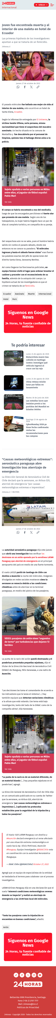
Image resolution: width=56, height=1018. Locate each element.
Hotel (5, 299)
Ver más (8, 202)
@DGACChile (42, 849)
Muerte (31, 293)
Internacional (45, 293)
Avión (5, 927)
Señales (42, 5)
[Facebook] (24, 87)
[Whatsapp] (18, 87)
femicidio (29, 285)
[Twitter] (31, 87)
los (28, 557)
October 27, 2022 (41, 864)
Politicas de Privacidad (28, 1007)
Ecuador (18, 111)
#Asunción (11, 838)
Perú (14, 299)
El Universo (42, 119)
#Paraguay (11, 849)
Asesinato (19, 293)
